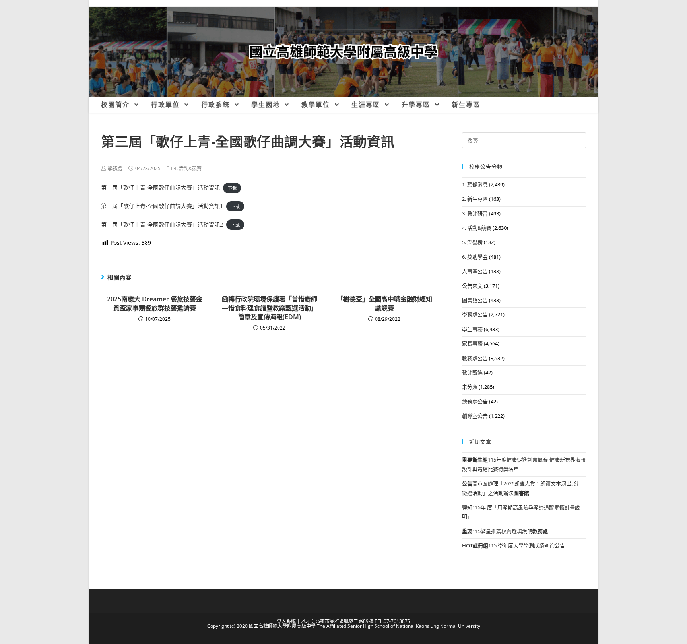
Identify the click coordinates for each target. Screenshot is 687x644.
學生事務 (472, 329)
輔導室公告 (475, 415)
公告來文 (472, 285)
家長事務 (472, 343)
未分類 (469, 386)
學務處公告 (475, 314)
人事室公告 (475, 271)
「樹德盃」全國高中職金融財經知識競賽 (384, 303)
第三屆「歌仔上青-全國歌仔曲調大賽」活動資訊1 (162, 205)
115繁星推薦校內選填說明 (505, 531)
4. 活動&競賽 (188, 168)
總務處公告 (475, 401)
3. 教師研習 (475, 213)
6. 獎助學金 (475, 256)
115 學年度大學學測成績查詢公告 (513, 545)
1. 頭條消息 (475, 184)
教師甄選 (472, 372)
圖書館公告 (475, 300)
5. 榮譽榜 (472, 242)
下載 (232, 188)
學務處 (115, 168)
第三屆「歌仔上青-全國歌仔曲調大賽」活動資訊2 (162, 224)
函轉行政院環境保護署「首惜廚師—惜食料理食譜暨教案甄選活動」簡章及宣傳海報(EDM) (269, 308)
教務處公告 (475, 358)
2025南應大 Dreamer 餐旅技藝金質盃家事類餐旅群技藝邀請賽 (154, 303)
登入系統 (286, 621)
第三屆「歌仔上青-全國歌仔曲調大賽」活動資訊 (160, 187)
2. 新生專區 (475, 198)
